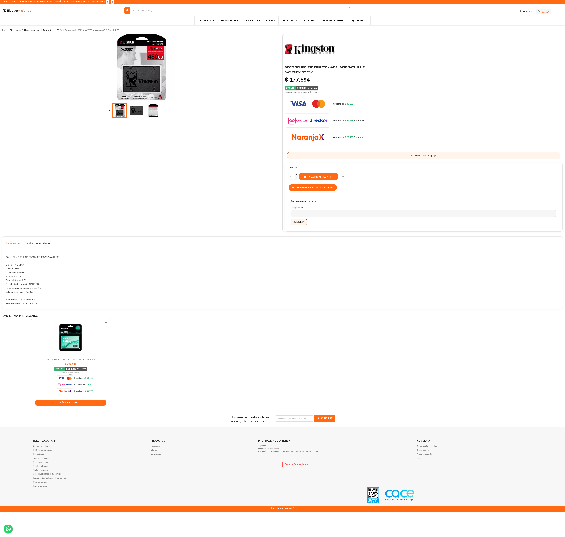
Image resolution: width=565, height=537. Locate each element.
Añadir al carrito (318, 177)
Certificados (156, 454)
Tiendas (420, 458)
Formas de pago (40, 486)
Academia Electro (40, 466)
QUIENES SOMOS (27, 1)
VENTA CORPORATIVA (93, 1)
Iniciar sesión (423, 450)
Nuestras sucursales (42, 462)
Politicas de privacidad (42, 450)
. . (8, 527)
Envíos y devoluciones (43, 446)
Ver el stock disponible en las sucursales (313, 187)
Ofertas (154, 450)
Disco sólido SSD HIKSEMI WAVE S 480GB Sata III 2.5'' (70, 359)
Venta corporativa (40, 470)
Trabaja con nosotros (42, 458)
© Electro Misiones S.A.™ (282, 508)
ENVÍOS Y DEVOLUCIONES (68, 1)
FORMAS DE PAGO (45, 1)
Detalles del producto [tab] (37, 243)
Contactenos (38, 454)
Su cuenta (423, 441)
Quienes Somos (40, 482)
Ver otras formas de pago (423, 155)
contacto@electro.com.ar (307, 451)
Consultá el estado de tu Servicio (47, 474)
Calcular (299, 222)
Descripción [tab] (13, 243)
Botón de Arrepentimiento (297, 464)
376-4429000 (273, 448)
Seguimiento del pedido (427, 446)
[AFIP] (373, 495)
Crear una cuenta (424, 454)
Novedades (155, 446)
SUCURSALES (10, 1)
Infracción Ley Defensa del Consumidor (50, 478)
